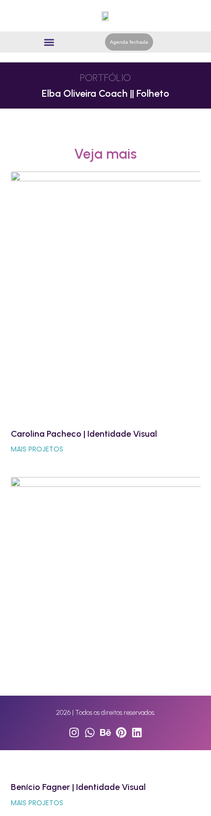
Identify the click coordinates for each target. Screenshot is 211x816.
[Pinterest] (121, 732)
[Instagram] (74, 732)
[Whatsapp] (89, 732)
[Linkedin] (137, 732)
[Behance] (105, 732)
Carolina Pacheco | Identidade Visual (84, 433)
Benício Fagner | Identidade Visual (78, 787)
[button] (49, 42)
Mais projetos (37, 449)
